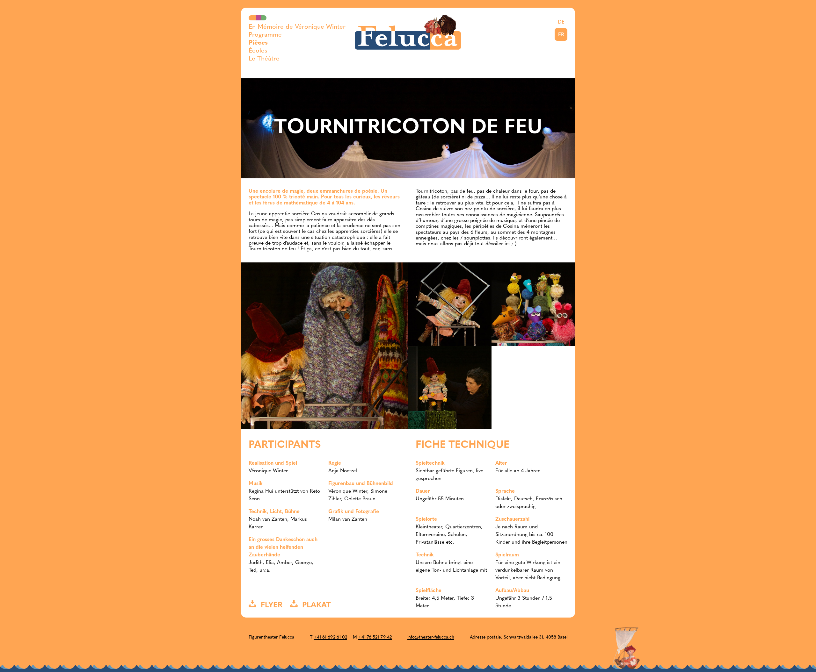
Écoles (258, 51)
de (561, 22)
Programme (265, 35)
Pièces (258, 43)
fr (561, 35)
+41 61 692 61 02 (330, 637)
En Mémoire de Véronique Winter (297, 27)
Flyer (269, 605)
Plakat (314, 605)
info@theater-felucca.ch (430, 637)
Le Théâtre (264, 59)
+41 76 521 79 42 (375, 637)
